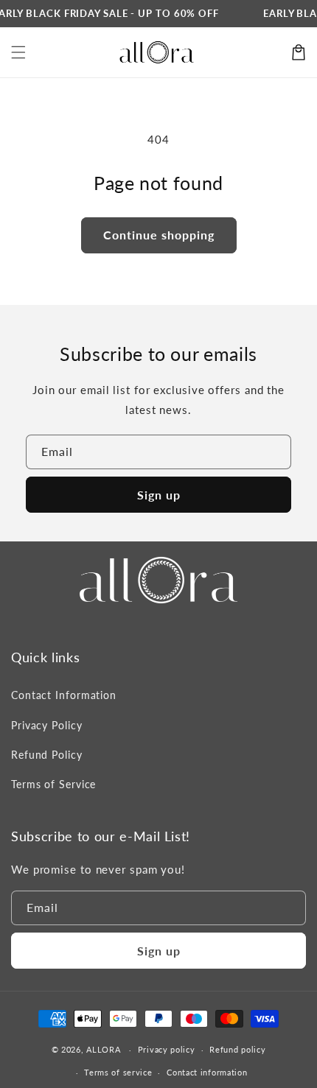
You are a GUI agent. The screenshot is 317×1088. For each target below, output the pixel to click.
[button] (18, 52)
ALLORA (103, 1049)
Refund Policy (47, 754)
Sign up (159, 495)
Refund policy (237, 1049)
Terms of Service (53, 784)
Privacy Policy (47, 725)
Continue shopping (159, 235)
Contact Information (63, 695)
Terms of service (118, 1072)
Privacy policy (166, 1049)
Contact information (207, 1072)
